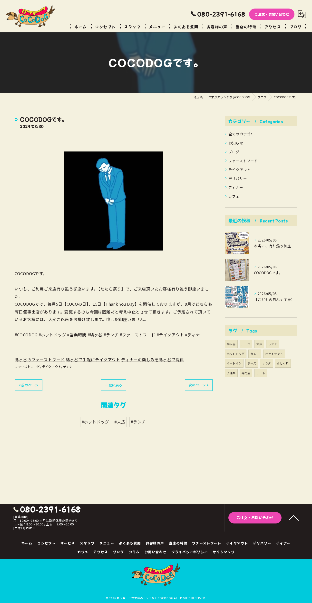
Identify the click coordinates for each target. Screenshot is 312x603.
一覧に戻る (113, 384)
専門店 (246, 373)
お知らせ (235, 142)
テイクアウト (51, 366)
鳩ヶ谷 (231, 344)
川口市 (246, 344)
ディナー (69, 366)
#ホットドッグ (95, 422)
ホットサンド (274, 354)
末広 (259, 344)
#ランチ (138, 422)
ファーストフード (27, 366)
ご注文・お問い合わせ (271, 14)
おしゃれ (283, 363)
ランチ (272, 344)
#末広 (119, 422)
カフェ (234, 196)
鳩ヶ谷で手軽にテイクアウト (93, 359)
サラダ (266, 363)
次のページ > (199, 384)
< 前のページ (29, 384)
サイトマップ (224, 551)
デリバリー (237, 178)
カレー (254, 354)
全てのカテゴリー (243, 133)
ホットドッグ (235, 354)
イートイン (234, 363)
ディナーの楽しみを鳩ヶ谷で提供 (152, 359)
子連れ (231, 373)
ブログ (234, 151)
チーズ (251, 363)
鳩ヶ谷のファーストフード (40, 359)
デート (260, 373)
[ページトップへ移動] (294, 518)
